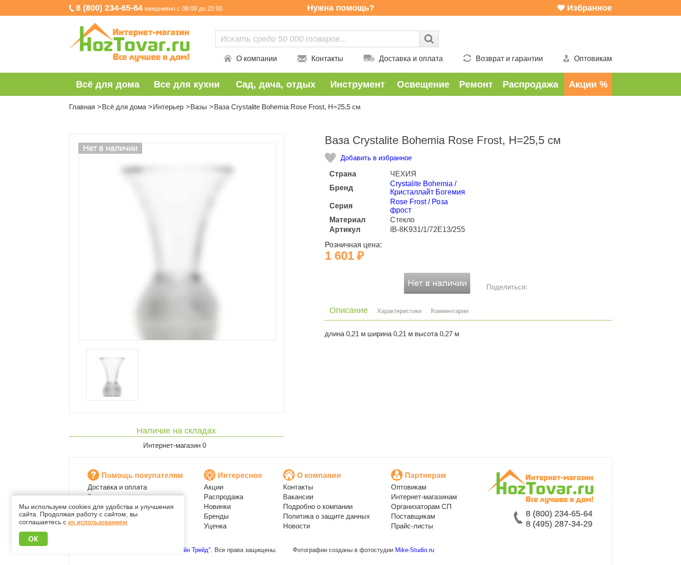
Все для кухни (187, 84)
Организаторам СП (421, 506)
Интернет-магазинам (424, 497)
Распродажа (530, 84)
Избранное (589, 8)
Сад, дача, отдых (275, 84)
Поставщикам (413, 516)
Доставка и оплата (411, 59)
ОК (33, 539)
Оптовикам (593, 59)
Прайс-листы (412, 526)
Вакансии (298, 497)
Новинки (217, 506)
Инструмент (357, 84)
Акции (213, 487)
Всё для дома (107, 84)
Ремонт (476, 84)
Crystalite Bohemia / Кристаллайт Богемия (427, 188)
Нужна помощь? (340, 8)
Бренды (216, 516)
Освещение (423, 84)
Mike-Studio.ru (414, 549)
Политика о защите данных (326, 516)
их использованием (97, 522)
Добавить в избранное (376, 158)
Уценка (215, 526)
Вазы (198, 107)
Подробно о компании (318, 506)
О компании (256, 59)
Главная (82, 107)
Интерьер (168, 107)
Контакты (327, 59)
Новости (296, 526)
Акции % (588, 84)
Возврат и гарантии (509, 59)
